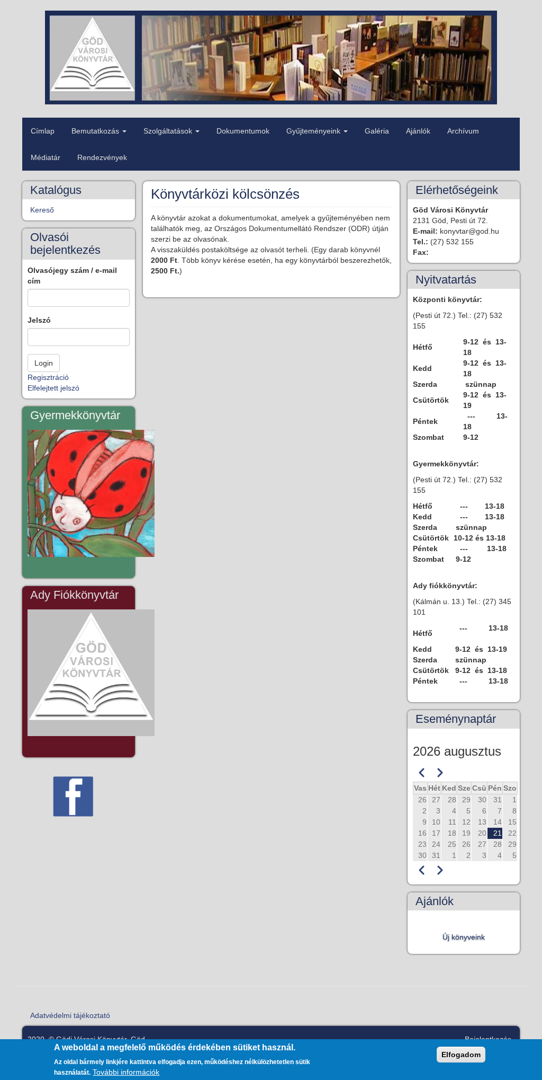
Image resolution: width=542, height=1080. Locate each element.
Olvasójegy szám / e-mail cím (72, 275)
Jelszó (39, 320)
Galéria (377, 131)
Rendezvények (102, 157)
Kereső (42, 210)
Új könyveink (463, 937)
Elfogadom (461, 1054)
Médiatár (45, 157)
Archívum (463, 131)
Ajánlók (418, 131)
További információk (126, 1072)
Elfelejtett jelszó (53, 388)
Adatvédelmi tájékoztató (70, 1015)
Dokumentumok (242, 131)
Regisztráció (48, 377)
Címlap (43, 131)
